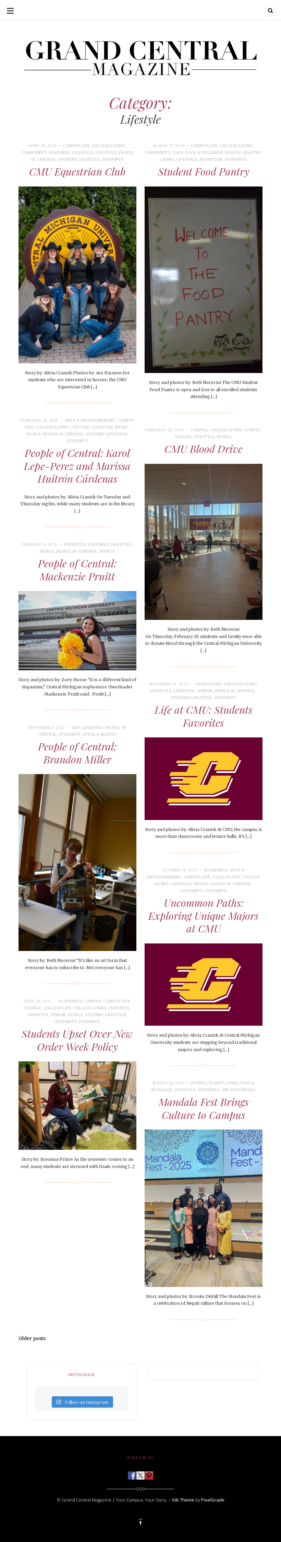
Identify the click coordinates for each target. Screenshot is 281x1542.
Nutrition (211, 159)
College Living (108, 146)
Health (233, 152)
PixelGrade (212, 1500)
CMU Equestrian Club (77, 171)
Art (76, 727)
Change (32, 1008)
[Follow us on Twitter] (140, 1473)
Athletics (75, 544)
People (33, 434)
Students (112, 159)
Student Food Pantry (203, 171)
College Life (226, 877)
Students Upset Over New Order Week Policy (77, 1040)
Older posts (32, 1338)
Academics (216, 870)
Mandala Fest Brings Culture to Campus (203, 1108)
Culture (80, 427)
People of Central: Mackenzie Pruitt (77, 569)
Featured (59, 152)
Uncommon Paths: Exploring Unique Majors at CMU (203, 915)
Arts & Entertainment (90, 420)
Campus (198, 430)
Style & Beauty (100, 734)
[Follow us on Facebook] (132, 1473)
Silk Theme (183, 1500)
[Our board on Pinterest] (149, 1473)
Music (122, 427)
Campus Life (76, 146)
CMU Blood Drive (203, 449)
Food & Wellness (204, 152)
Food (178, 152)
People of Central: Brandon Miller (77, 752)
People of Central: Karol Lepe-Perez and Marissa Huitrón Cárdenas (77, 465)
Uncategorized (238, 1090)
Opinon (204, 691)
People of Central (63, 434)
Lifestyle (83, 152)
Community (34, 152)
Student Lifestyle (79, 159)
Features (98, 544)
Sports (107, 551)
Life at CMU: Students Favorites (203, 716)
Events (252, 430)
